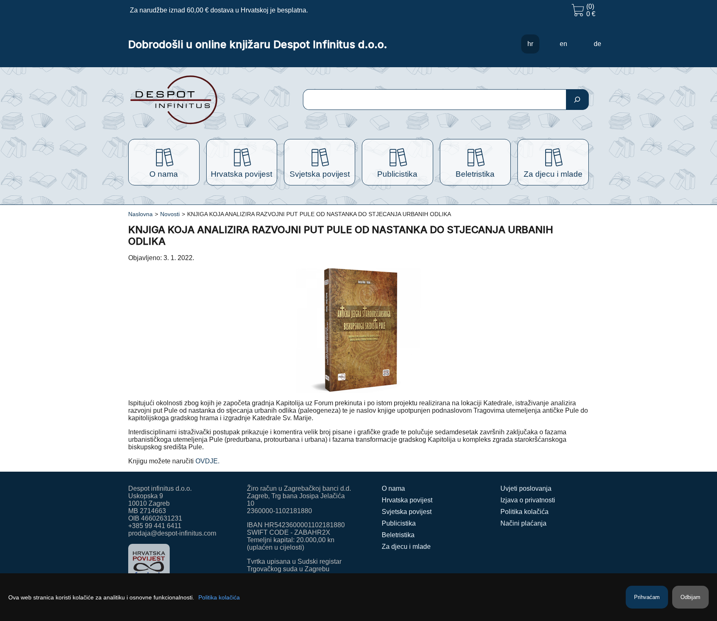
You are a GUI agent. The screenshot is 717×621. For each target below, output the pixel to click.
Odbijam (690, 597)
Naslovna (140, 214)
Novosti (170, 214)
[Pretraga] (577, 99)
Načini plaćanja (523, 523)
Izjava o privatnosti (527, 500)
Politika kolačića (524, 511)
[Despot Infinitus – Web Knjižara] (200, 100)
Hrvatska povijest (407, 500)
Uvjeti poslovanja (525, 488)
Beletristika (398, 534)
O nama (393, 488)
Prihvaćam (647, 597)
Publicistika (399, 523)
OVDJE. (206, 461)
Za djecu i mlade (406, 546)
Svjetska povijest (407, 511)
